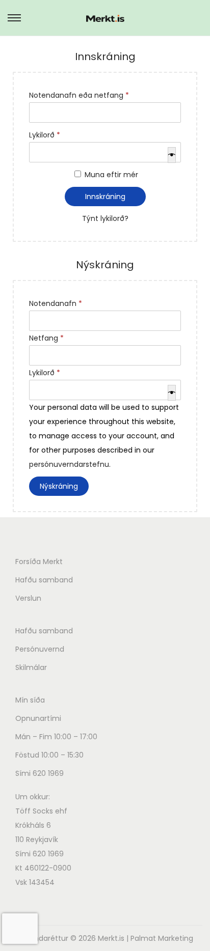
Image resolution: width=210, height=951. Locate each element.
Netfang (48, 337)
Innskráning (105, 196)
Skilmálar (31, 667)
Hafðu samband (44, 580)
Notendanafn (57, 302)
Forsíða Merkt (39, 561)
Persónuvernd (39, 649)
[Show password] (172, 155)
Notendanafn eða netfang (81, 94)
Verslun (28, 598)
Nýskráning (59, 486)
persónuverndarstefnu (69, 464)
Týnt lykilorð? (105, 218)
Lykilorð (46, 134)
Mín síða (30, 700)
